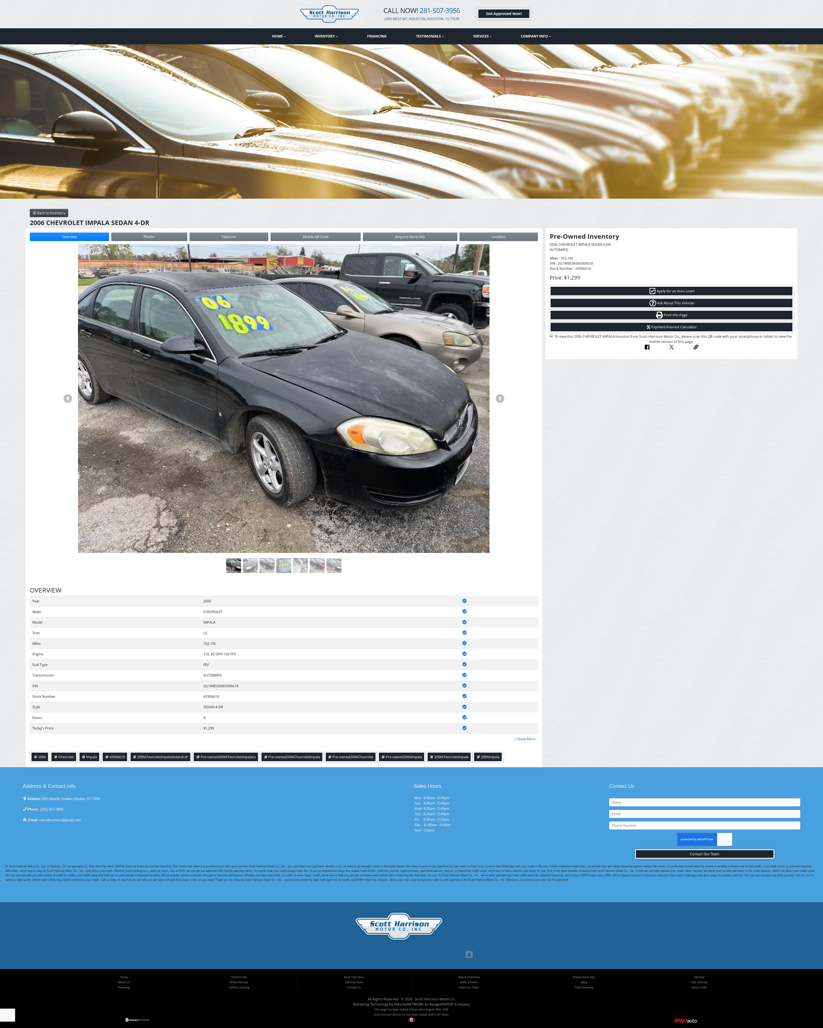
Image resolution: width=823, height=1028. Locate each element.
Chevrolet (66, 757)
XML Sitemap (699, 982)
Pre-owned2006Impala (404, 757)
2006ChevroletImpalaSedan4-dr (162, 757)
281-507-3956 (440, 10)
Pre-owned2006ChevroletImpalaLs (228, 757)
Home (278, 36)
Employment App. (584, 977)
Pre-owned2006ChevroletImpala (294, 757)
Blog (584, 982)
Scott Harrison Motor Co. (435, 999)
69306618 (117, 757)
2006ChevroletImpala (451, 757)
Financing (377, 36)
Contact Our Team (704, 854)
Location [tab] (499, 236)
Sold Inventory (584, 987)
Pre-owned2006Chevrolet (352, 757)
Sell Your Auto (354, 982)
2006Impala (490, 757)
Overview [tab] (69, 236)
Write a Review (239, 982)
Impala (91, 757)
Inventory (325, 36)
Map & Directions (469, 977)
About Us (124, 982)
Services (481, 36)
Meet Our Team (469, 987)
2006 (42, 757)
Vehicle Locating (239, 987)
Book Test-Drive (354, 977)
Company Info (535, 36)
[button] (68, 398)
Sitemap (699, 977)
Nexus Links (699, 987)
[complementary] (810, 1015)
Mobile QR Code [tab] (316, 236)
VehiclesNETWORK (409, 1004)
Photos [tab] (149, 236)
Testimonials (429, 36)
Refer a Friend (469, 982)
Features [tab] (229, 236)
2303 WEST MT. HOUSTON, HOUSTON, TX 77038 (421, 19)
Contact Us (354, 987)
